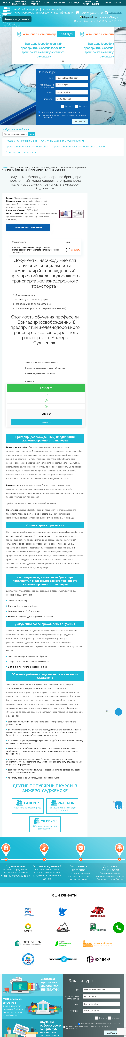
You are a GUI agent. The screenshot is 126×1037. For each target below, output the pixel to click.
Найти (32, 134)
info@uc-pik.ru (115, 12)
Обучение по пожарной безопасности (45, 827)
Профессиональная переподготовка (27, 146)
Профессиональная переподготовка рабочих (79, 146)
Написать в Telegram (109, 17)
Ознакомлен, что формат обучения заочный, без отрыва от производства (64, 116)
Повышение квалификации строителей (62, 809)
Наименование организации (46, 86)
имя (51, 78)
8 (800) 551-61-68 (91, 13)
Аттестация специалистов (21, 152)
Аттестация (74, 3)
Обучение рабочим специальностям (62, 140)
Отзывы (107, 3)
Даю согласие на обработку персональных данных (61, 112)
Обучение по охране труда (27, 807)
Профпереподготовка (54, 3)
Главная (6, 3)
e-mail (50, 93)
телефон (49, 99)
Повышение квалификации (21, 140)
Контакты (119, 3)
